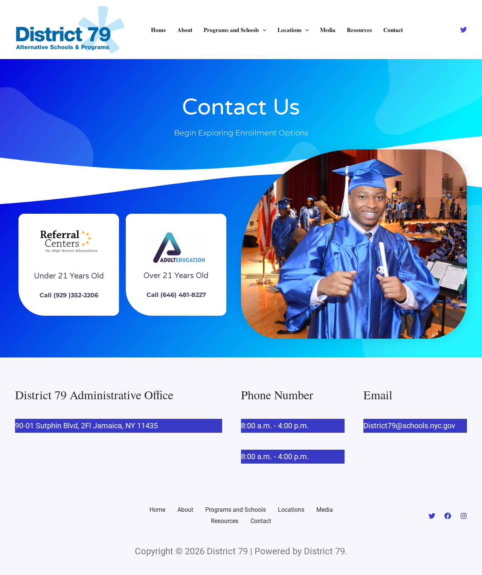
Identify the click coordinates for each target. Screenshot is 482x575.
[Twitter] (463, 29)
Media (328, 30)
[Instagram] (463, 516)
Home (158, 30)
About (184, 30)
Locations (290, 30)
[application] (262, 30)
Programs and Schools (231, 30)
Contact (393, 30)
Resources (359, 30)
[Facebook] (447, 516)
